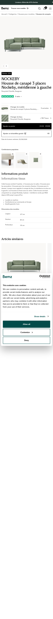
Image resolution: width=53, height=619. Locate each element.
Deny (26, 340)
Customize (25, 332)
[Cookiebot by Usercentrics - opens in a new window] (39, 276)
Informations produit (14, 173)
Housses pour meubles (26, 14)
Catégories (12, 14)
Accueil (4, 14)
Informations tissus (13, 178)
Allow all (26, 324)
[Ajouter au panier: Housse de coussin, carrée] (40, 154)
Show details (39, 316)
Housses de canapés (43, 14)
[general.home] (5, 8)
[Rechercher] (39, 8)
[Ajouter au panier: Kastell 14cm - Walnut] (12, 154)
